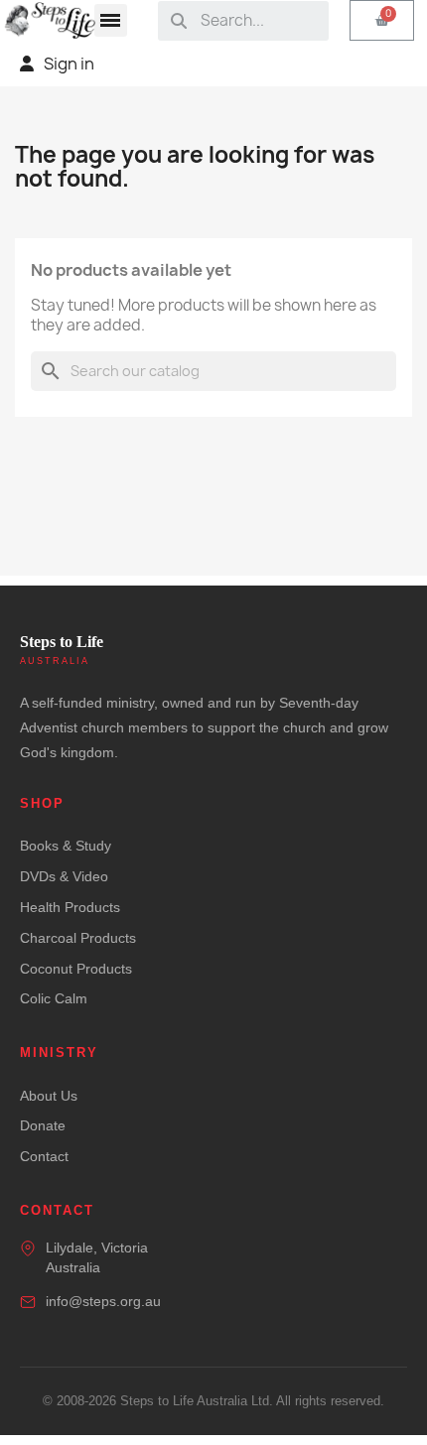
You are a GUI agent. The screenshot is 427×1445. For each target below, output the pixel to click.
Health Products (70, 907)
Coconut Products (76, 969)
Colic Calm (53, 998)
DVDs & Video (64, 876)
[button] (110, 20)
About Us (48, 1096)
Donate (43, 1125)
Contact (44, 1156)
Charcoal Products (78, 938)
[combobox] (258, 21)
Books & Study (65, 846)
